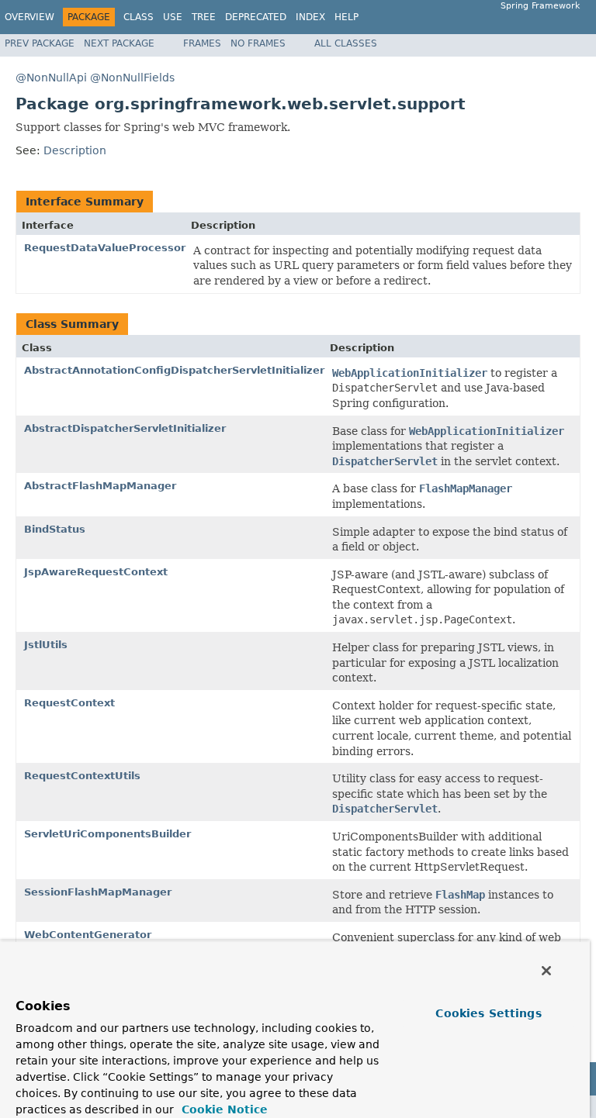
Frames (202, 43)
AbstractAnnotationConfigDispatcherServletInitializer (174, 370)
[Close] (546, 971)
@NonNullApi (51, 77)
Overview (29, 17)
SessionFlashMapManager (98, 892)
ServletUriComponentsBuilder (107, 834)
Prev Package (39, 43)
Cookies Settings (488, 1013)
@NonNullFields (132, 77)
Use (172, 17)
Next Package (119, 43)
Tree (204, 17)
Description (74, 150)
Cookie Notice (223, 1109)
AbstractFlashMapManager (100, 486)
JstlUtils (46, 644)
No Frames (258, 43)
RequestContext (69, 703)
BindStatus (54, 529)
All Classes (345, 43)
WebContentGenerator (87, 934)
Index (310, 17)
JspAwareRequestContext (96, 572)
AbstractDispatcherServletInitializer (125, 428)
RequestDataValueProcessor (104, 248)
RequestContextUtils (82, 776)
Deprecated (255, 17)
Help (346, 17)
